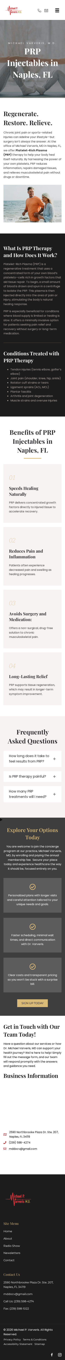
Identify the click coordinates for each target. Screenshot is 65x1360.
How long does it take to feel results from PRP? (29, 759)
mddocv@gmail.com (23, 1149)
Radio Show (11, 1245)
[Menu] (57, 10)
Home (7, 1231)
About (7, 1238)
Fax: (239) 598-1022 (16, 1308)
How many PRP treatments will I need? (27, 794)
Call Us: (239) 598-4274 (18, 1301)
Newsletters (11, 1253)
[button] (32, 759)
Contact (9, 1260)
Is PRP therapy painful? (27, 776)
